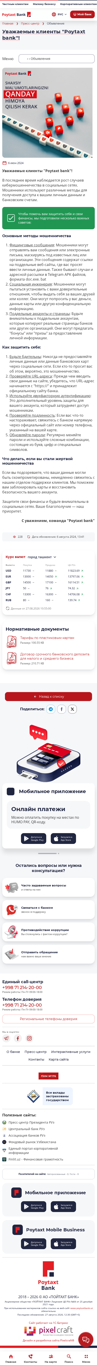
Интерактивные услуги (70, 1052)
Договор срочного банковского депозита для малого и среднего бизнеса (54, 656)
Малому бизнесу (44, 4)
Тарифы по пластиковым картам (47, 638)
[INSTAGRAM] (29, 1038)
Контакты (36, 1059)
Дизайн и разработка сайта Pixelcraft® (48, 1340)
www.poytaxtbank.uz (81, 1308)
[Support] (85, 1339)
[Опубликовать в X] (72, 709)
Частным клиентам (15, 4)
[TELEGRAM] (6, 1038)
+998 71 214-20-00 (22, 987)
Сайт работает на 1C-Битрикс (48, 1323)
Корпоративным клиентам (78, 4)
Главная (7, 23)
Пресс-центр (30, 23)
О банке (13, 1052)
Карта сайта (59, 1059)
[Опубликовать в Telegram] (50, 709)
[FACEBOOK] (18, 1038)
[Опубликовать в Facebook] (61, 709)
